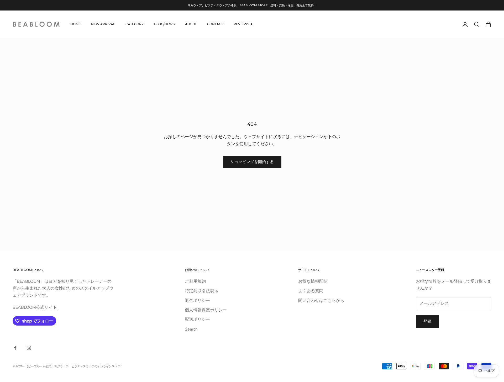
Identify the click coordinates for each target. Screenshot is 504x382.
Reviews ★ (243, 24)
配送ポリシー (197, 319)
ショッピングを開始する (252, 161)
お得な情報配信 (313, 281)
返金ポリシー (197, 300)
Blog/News (164, 24)
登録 (427, 321)
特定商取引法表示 (201, 291)
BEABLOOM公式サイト (35, 307)
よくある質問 (310, 291)
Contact (215, 24)
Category (134, 24)
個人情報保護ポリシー (206, 310)
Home (75, 24)
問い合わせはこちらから (321, 300)
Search (191, 329)
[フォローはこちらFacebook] (15, 347)
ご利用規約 (195, 281)
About (191, 24)
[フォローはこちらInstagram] (29, 347)
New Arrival (103, 24)
